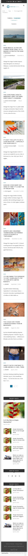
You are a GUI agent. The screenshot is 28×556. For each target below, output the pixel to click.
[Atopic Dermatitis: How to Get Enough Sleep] (7, 429)
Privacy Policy (18, 544)
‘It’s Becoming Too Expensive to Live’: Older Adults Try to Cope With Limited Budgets (14, 279)
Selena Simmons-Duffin (10, 100)
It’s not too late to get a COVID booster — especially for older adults (14, 141)
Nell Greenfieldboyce (10, 55)
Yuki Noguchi (8, 191)
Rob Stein (7, 238)
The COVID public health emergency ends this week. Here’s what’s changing (13, 96)
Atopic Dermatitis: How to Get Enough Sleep (18, 430)
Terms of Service (10, 544)
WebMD (7, 284)
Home (3, 11)
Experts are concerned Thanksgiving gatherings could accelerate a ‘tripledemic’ (13, 233)
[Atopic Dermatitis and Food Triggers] (7, 446)
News (5, 45)
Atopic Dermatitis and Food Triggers (18, 447)
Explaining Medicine (6, 553)
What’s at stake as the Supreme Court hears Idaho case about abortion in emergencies (18, 458)
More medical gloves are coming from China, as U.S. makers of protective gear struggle (13, 50)
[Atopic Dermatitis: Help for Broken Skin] (7, 438)
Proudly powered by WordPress (15, 553)
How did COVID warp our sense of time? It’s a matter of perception (14, 186)
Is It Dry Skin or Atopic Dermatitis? (11, 421)
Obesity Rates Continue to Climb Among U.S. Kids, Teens (14, 366)
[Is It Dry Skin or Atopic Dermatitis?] (14, 403)
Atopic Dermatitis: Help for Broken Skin (18, 439)
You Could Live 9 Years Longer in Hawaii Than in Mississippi (13, 323)
